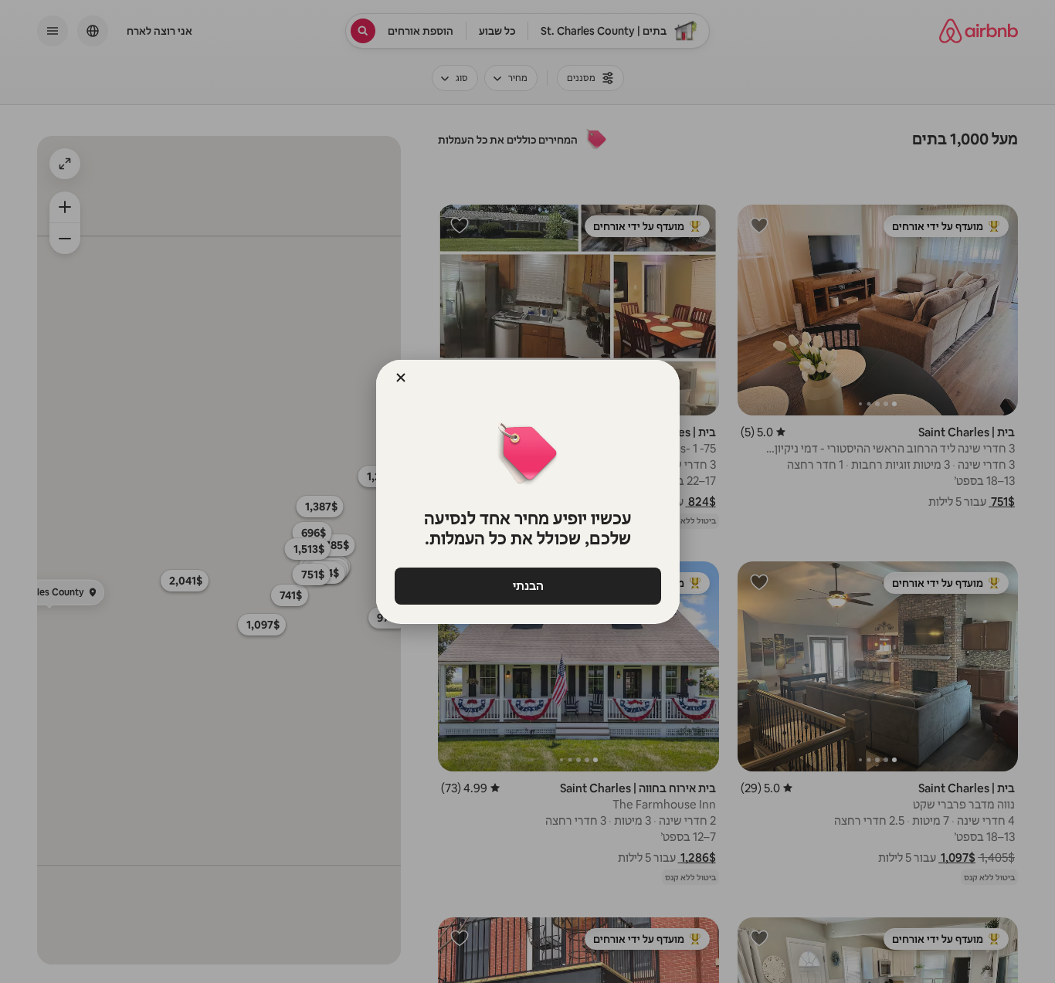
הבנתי (527, 586)
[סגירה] (401, 377)
